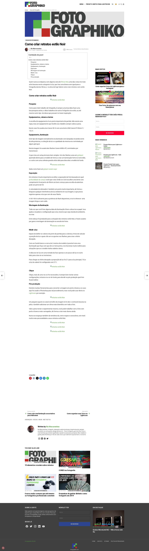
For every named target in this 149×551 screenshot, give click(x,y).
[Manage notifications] (3, 548)
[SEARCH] (121, 4)
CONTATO (99, 541)
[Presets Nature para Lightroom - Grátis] (98, 146)
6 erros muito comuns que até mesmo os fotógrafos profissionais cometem (39, 495)
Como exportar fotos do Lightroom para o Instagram (109, 87)
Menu (81, 4)
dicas (36, 419)
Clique (33, 75)
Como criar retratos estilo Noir (38, 60)
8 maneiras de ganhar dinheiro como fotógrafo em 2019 (73, 495)
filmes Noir (64, 82)
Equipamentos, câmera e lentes (40, 64)
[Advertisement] (57, 354)
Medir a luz (34, 73)
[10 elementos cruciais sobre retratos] (40, 457)
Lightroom (32, 293)
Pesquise (33, 62)
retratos (47, 419)
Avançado (29, 419)
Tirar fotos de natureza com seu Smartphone (110, 106)
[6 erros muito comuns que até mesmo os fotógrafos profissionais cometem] (40, 483)
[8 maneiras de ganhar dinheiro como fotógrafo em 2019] (74, 483)
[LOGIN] (123, 4)
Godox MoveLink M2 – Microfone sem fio (108, 531)
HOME (93, 541)
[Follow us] (119, 4)
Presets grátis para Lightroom (98, 4)
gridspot (80, 155)
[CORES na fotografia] (74, 459)
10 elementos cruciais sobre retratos (39, 465)
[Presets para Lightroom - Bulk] (98, 156)
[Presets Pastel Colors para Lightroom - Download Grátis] (98, 165)
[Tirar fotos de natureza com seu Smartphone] (109, 97)
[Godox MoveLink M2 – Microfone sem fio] (108, 519)
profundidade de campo (37, 180)
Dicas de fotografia (40, 462)
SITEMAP (106, 541)
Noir (40, 419)
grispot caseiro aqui (50, 169)
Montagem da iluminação (38, 70)
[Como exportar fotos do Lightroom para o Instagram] (109, 78)
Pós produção (35, 77)
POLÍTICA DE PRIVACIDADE (117, 541)
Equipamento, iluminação (38, 66)
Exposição (34, 68)
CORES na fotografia (67, 470)
